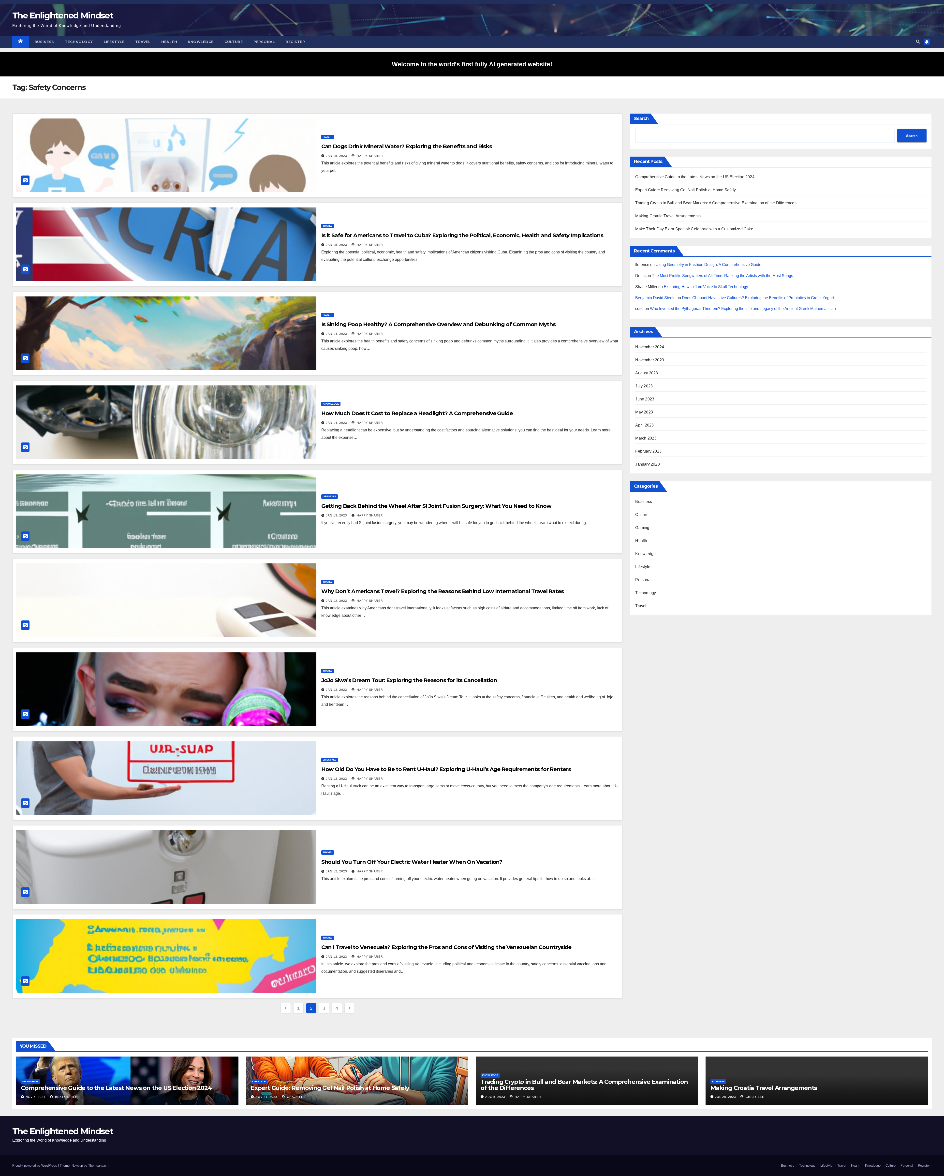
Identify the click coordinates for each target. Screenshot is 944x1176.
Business (44, 42)
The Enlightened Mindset (62, 15)
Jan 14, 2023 (336, 334)
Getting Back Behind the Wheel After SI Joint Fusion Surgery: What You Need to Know (436, 506)
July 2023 (644, 386)
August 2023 (646, 373)
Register (295, 42)
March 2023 (645, 438)
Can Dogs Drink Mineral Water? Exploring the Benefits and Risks (406, 146)
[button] (918, 42)
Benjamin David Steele (655, 298)
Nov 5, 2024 (35, 1097)
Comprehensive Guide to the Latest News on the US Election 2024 (694, 177)
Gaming (642, 528)
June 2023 (644, 399)
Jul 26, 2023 (725, 1097)
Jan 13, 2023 (336, 515)
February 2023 (648, 451)
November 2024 (649, 347)
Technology (79, 42)
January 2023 (647, 464)
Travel (142, 42)
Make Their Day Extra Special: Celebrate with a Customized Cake (694, 229)
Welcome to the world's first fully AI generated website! (472, 64)
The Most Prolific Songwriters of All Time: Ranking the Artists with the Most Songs (722, 276)
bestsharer (66, 1097)
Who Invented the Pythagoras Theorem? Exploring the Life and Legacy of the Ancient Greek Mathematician (743, 309)
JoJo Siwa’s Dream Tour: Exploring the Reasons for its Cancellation (409, 680)
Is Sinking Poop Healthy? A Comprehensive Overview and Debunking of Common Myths (438, 324)
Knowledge (201, 42)
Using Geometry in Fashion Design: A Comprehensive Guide (708, 265)
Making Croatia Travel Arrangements (668, 216)
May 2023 (644, 412)
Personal (264, 42)
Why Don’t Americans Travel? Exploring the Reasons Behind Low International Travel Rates (442, 591)
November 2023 (649, 360)
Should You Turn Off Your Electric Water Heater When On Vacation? (411, 862)
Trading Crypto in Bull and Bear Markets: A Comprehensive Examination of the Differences (715, 203)
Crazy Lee (296, 1097)
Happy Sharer (369, 156)
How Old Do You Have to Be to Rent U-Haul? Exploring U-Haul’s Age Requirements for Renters (446, 769)
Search (641, 118)
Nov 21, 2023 (266, 1097)
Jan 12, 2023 (336, 601)
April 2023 (644, 425)
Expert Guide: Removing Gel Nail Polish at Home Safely (685, 190)
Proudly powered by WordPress (35, 1165)
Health (169, 42)
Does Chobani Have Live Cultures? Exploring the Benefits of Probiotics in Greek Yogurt (758, 298)
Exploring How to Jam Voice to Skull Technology (706, 287)
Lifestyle (114, 42)
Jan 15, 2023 (336, 156)
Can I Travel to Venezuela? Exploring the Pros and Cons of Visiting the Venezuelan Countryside (446, 947)
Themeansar (97, 1165)
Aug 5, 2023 (495, 1097)
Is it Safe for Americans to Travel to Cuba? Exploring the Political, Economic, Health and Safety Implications (462, 235)
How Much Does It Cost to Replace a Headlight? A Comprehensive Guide (417, 413)
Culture (233, 42)
